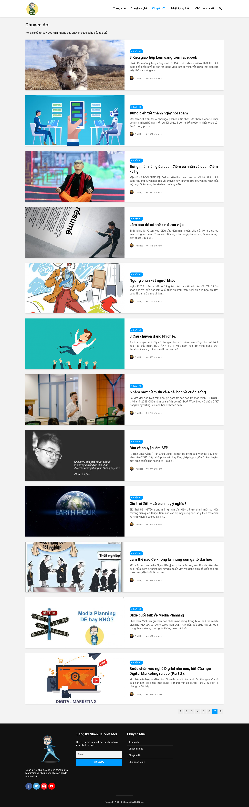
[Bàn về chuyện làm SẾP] (74, 455)
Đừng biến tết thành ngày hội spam (159, 113)
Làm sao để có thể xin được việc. (157, 225)
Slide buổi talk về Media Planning (157, 615)
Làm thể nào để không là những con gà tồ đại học (171, 559)
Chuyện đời (159, 8)
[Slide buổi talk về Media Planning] (74, 622)
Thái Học (138, 78)
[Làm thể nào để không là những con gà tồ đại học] (74, 567)
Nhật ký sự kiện (180, 8)
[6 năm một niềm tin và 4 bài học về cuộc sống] (74, 399)
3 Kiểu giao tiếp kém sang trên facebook (163, 57)
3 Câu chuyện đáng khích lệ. (153, 336)
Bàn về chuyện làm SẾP (149, 448)
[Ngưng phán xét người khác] (74, 288)
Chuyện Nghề (139, 8)
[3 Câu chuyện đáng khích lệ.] (74, 343)
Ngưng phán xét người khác (152, 280)
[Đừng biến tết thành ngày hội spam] (74, 120)
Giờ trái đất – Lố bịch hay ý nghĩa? (158, 504)
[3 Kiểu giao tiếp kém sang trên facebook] (74, 65)
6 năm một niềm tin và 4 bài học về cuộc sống (168, 392)
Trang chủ (119, 8)
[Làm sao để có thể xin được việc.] (74, 232)
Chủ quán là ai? (204, 8)
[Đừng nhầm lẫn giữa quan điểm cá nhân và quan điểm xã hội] (74, 176)
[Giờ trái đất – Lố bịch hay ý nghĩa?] (74, 511)
